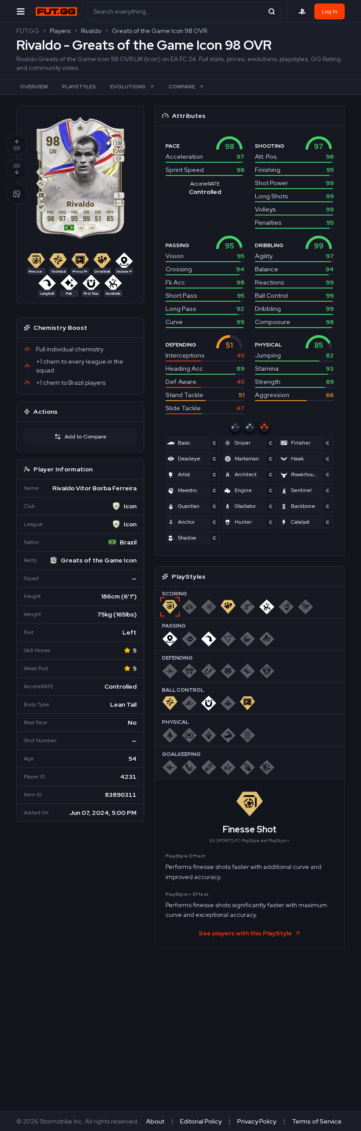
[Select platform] (302, 11)
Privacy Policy (256, 1121)
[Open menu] (20, 11)
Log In (329, 11)
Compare (182, 86)
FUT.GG (27, 31)
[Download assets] (16, 193)
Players (60, 31)
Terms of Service (317, 1121)
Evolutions (128, 86)
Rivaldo (91, 31)
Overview (34, 86)
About (155, 1121)
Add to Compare (86, 436)
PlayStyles (79, 86)
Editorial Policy (200, 1121)
